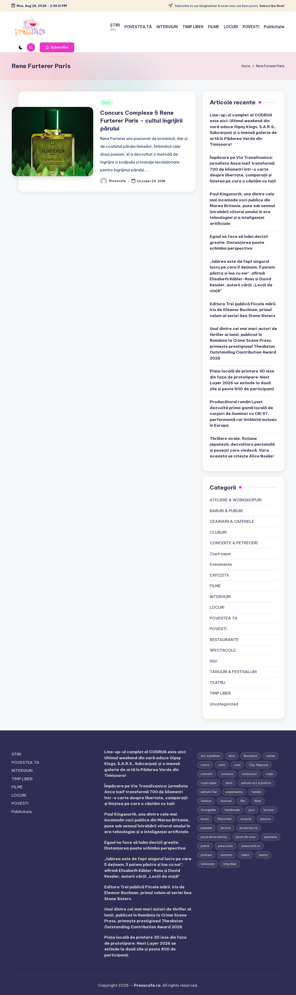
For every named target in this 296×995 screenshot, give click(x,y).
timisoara (207, 864)
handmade (232, 810)
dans (228, 783)
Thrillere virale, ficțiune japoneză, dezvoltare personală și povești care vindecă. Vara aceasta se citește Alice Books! (242, 447)
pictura (226, 828)
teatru (263, 855)
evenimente (234, 792)
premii (205, 846)
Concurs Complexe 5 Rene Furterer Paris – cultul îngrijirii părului (141, 120)
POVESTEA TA (223, 618)
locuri (205, 819)
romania (226, 855)
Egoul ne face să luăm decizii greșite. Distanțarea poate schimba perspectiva (239, 242)
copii (269, 774)
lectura (269, 810)
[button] (57, 47)
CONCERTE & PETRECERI (234, 542)
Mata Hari (225, 819)
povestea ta (249, 828)
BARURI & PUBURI (226, 510)
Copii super (220, 553)
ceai (237, 765)
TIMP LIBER (220, 693)
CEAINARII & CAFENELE (232, 521)
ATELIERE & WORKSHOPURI (236, 499)
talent (245, 855)
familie (256, 792)
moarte (245, 819)
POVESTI (218, 628)
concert (207, 774)
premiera (270, 837)
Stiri (106, 102)
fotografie (208, 810)
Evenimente (221, 564)
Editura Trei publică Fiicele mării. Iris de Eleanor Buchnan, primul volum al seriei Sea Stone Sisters (243, 309)
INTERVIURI (220, 596)
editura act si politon (256, 783)
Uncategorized (224, 704)
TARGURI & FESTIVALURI (233, 671)
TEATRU (217, 682)
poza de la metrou (214, 837)
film (242, 801)
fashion (206, 801)
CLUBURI (218, 532)
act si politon (210, 756)
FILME (215, 585)
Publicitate (22, 811)
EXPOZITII (219, 575)
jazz (252, 810)
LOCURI (217, 607)
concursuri (249, 774)
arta (232, 756)
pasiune (206, 828)
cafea (270, 756)
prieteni (206, 855)
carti (221, 765)
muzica (265, 819)
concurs (227, 774)
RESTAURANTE (224, 639)
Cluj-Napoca (258, 765)
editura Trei (209, 792)
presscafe (225, 846)
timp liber (230, 864)
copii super (209, 783)
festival (225, 801)
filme (257, 801)
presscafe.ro (251, 846)
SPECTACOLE (223, 650)
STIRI (16, 754)
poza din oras (246, 837)
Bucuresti (250, 756)
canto (205, 765)
